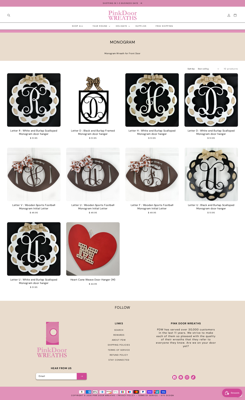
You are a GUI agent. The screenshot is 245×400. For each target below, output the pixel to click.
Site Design (167, 395)
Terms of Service (119, 350)
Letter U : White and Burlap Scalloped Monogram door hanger (33, 281)
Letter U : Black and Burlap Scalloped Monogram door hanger (211, 207)
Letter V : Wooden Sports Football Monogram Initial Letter (33, 207)
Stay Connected (118, 360)
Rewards (118, 335)
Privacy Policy (126, 395)
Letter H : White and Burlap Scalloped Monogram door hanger (152, 132)
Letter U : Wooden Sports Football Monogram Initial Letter (92, 207)
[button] (9, 15)
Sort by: (191, 68)
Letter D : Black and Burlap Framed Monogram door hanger (93, 132)
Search (118, 330)
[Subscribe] (82, 376)
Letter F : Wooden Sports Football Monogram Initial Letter (152, 207)
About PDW (119, 340)
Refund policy (119, 355)
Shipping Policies (119, 345)
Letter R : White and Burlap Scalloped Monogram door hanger (33, 132)
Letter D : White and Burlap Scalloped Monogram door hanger (211, 132)
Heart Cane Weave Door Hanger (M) (92, 279)
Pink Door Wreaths (104, 395)
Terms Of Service (148, 395)
